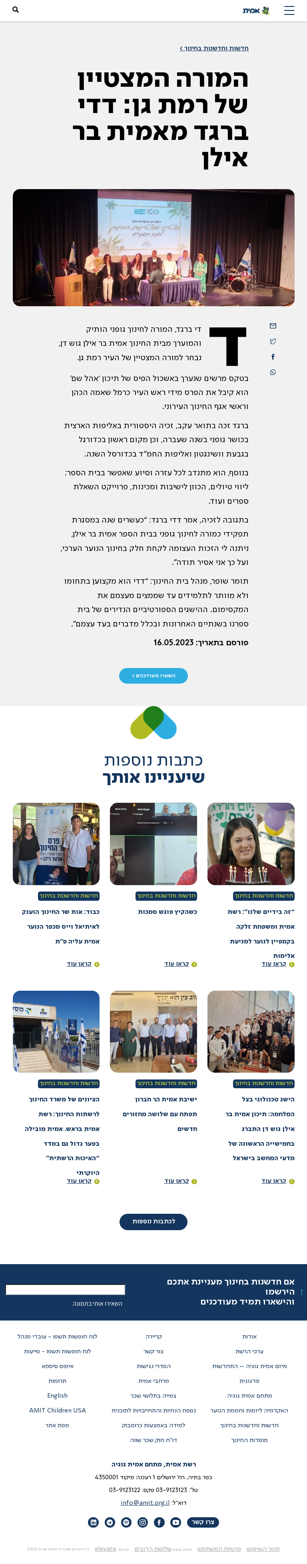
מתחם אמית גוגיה (249, 1396)
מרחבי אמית (153, 1381)
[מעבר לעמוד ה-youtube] (175, 1522)
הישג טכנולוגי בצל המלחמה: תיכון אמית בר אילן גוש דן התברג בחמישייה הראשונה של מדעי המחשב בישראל (260, 1129)
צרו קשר (203, 1522)
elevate (105, 1549)
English (57, 1396)
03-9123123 (171, 1490)
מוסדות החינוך (249, 1440)
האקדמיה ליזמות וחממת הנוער (249, 1411)
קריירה (154, 1337)
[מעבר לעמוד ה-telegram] (110, 1522)
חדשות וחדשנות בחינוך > (214, 49)
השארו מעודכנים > (153, 675)
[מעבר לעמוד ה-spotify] (126, 1522)
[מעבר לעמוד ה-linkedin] (93, 1522)
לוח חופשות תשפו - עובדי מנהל (57, 1337)
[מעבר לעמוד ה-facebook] (159, 1522)
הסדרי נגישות (154, 1366)
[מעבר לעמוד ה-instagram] (143, 1522)
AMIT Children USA (57, 1411)
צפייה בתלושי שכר (153, 1396)
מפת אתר (57, 1425)
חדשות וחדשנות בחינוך (264, 896)
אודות (249, 1337)
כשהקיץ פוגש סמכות (167, 912)
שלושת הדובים (152, 1549)
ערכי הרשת (249, 1352)
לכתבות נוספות (153, 1222)
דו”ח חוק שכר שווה (153, 1440)
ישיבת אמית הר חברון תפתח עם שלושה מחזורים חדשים (160, 1115)
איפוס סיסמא (58, 1366)
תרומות (57, 1381)
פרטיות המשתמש (219, 1549)
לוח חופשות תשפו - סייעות (57, 1352)
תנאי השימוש (263, 1549)
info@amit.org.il (145, 1503)
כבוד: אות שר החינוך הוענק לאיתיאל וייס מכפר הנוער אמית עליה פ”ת (61, 927)
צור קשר (153, 1352)
